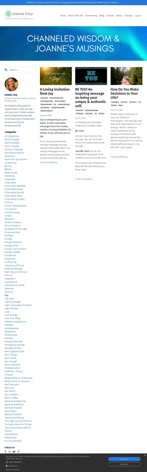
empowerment (12, 232)
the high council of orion (18, 421)
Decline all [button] (124, 464)
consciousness (12, 212)
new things (11, 355)
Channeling (91, 15)
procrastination (12, 368)
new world (10, 358)
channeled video (14, 196)
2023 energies (12, 139)
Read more (19, 459)
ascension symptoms (16, 159)
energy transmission (15, 249)
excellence (132, 102)
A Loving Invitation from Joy (55, 91)
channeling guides (47, 101)
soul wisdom (45, 107)
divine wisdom (13, 225)
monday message (64, 104)
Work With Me (75, 15)
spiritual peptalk (13, 408)
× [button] (145, 455)
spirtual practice (13, 414)
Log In (138, 15)
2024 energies (12, 143)
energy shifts (11, 245)
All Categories (12, 136)
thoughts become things (18, 424)
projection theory (14, 371)
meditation (10, 331)
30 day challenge (14, 149)
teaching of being (14, 417)
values (121, 105)
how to (8, 275)
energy (8, 239)
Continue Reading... (49, 162)
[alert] (73, 462)
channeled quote (14, 189)
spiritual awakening (57, 107)
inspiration (88, 113)
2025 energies (12, 146)
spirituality (10, 411)
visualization (11, 434)
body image (11, 172)
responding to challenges (18, 378)
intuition (9, 292)
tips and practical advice (18, 427)
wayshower (11, 437)
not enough (11, 361)
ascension (10, 156)
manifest (9, 325)
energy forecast (13, 242)
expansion (10, 259)
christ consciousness (16, 205)
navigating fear (13, 348)
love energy (11, 315)
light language (13, 302)
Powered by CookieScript (13, 469)
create (8, 215)
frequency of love (14, 265)
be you (8, 166)
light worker (11, 308)
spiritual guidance (47, 111)
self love (9, 388)
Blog (102, 15)
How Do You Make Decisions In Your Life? (125, 93)
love (7, 312)
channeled (44, 98)
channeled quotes (14, 192)
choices (9, 202)
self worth (10, 391)
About (119, 15)
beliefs (8, 169)
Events (110, 15)
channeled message (56, 98)
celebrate (10, 176)
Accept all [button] (124, 459)
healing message (46, 104)
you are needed (13, 441)
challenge (10, 179)
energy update (12, 252)
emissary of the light (16, 229)
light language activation (18, 305)
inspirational (11, 282)
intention (9, 288)
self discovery (12, 384)
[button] (50, 466)
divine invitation (60, 101)
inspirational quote (14, 285)
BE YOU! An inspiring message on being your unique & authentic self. (90, 97)
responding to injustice (17, 381)
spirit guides (11, 398)
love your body (12, 318)
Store (63, 15)
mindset (101, 113)
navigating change (15, 345)
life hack (9, 298)
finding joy (79, 113)
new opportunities (14, 351)
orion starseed (12, 364)
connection (115, 102)
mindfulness (11, 335)
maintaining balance (15, 321)
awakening (10, 162)
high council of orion (16, 272)
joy (55, 104)
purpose (9, 374)
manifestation (12, 328)
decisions (124, 102)
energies (9, 235)
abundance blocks (14, 152)
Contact (128, 15)
